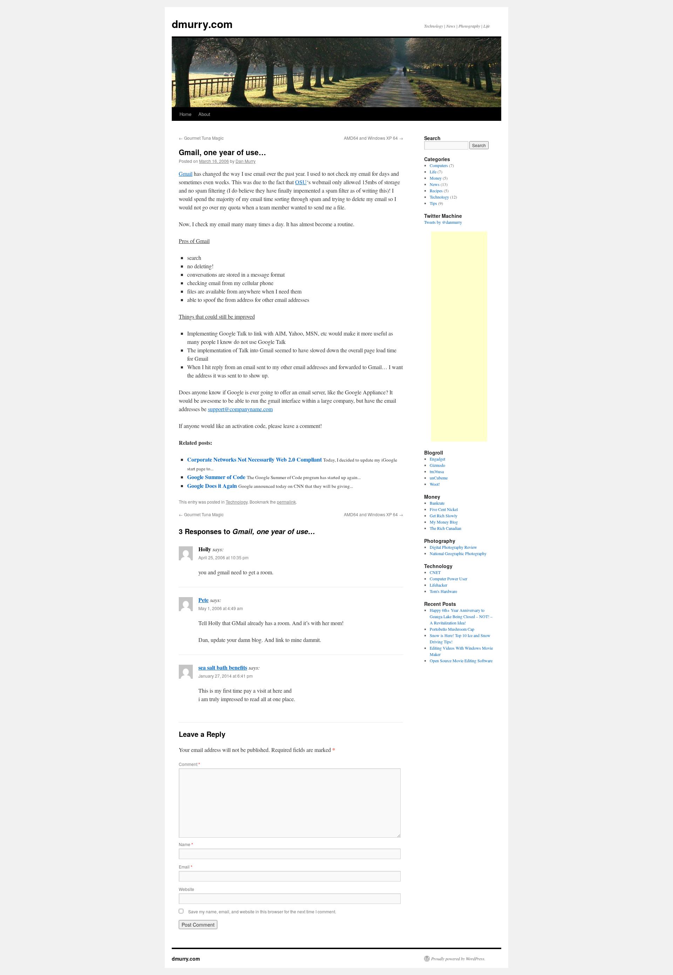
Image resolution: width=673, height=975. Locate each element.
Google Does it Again (212, 486)
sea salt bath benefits (222, 667)
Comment (189, 764)
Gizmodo (437, 465)
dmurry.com (202, 23)
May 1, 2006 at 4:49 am (220, 608)
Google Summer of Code (216, 477)
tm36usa (437, 471)
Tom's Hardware (443, 591)
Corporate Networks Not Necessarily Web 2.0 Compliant (254, 459)
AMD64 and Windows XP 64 (373, 138)
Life (433, 171)
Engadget (437, 459)
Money (436, 178)
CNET (435, 572)
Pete (203, 600)
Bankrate (437, 503)
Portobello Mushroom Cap (452, 629)
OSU (301, 182)
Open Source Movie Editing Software (461, 660)
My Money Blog (444, 522)
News (435, 184)
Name (186, 844)
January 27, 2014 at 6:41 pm (225, 676)
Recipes (436, 190)
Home (185, 114)
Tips (433, 203)
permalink (286, 502)
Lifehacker (438, 585)
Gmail (185, 173)
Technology (236, 502)
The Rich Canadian (445, 528)
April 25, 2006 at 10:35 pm (223, 557)
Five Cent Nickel (444, 509)
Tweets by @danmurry (443, 222)
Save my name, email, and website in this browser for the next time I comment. (262, 911)
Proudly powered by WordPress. (458, 958)
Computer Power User (448, 578)
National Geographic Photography (458, 553)
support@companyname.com (240, 409)
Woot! (435, 484)
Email (185, 867)
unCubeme (439, 477)
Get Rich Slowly (443, 515)
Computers (439, 165)
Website (186, 889)
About (204, 114)
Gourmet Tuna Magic (201, 138)
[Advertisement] (459, 336)
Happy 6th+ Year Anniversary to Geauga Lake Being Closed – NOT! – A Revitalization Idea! (461, 616)
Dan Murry (246, 161)
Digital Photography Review (453, 547)
